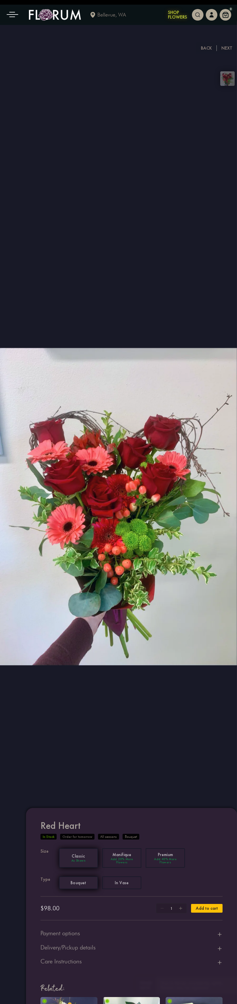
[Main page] (55, 15)
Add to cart (207, 908)
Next (226, 48)
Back (206, 48)
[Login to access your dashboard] (211, 15)
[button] (14, 14)
